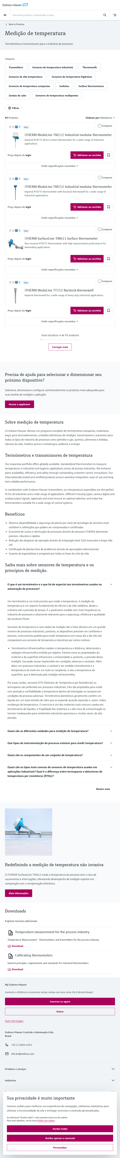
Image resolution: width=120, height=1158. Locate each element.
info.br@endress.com (22, 1053)
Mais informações (14, 1020)
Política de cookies (46, 1120)
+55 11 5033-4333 (21, 1044)
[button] (16, 67)
